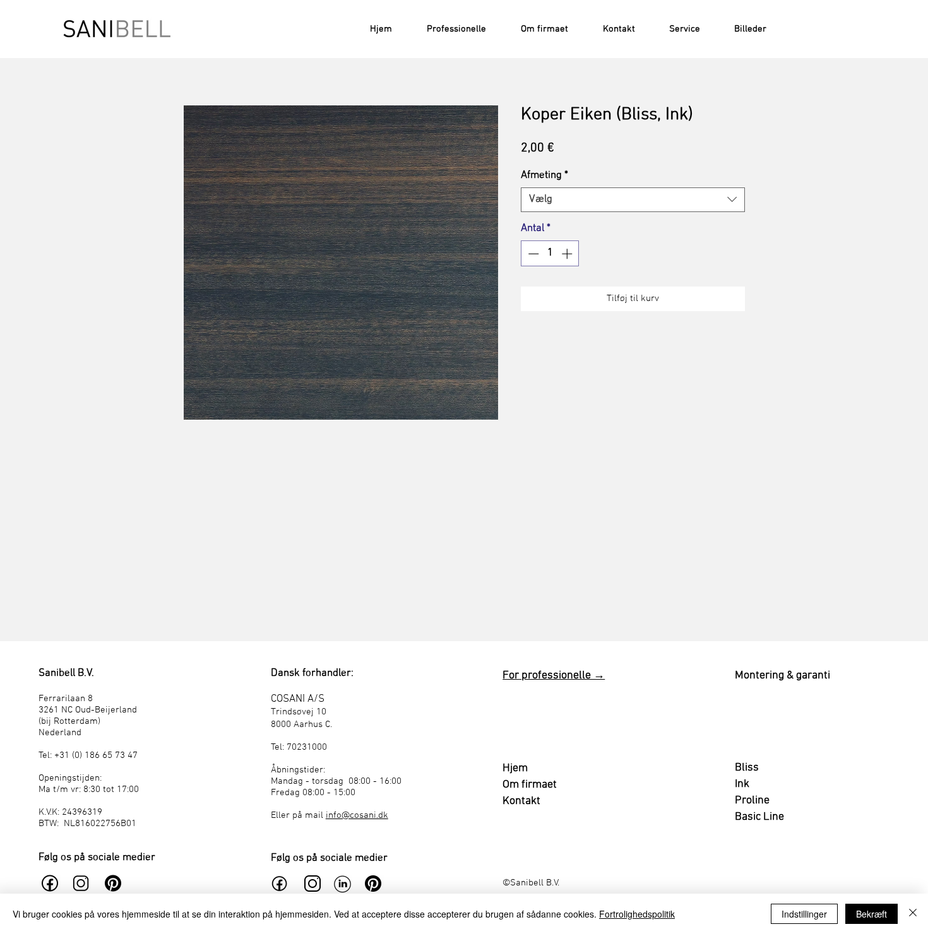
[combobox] (633, 199)
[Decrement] (532, 253)
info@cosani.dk (357, 815)
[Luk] (912, 914)
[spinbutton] (550, 253)
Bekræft (871, 913)
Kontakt (521, 801)
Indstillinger (804, 913)
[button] (677, 29)
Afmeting (544, 175)
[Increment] (568, 253)
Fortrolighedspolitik (637, 913)
